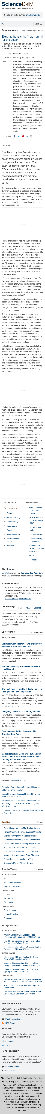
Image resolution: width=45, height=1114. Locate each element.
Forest (9, 530)
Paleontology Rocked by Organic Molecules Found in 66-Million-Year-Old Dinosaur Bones (23, 980)
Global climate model (35, 528)
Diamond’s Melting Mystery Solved (18, 863)
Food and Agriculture (12, 882)
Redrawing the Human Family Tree (18, 859)
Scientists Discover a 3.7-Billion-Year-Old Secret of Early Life (22, 811)
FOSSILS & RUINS (8, 906)
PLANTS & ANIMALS (9, 874)
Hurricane (33, 559)
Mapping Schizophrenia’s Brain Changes (21, 855)
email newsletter (33, 14)
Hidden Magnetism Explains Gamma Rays (22, 839)
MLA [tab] (20, 607)
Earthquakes (9, 902)
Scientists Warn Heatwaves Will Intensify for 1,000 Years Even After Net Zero (22, 645)
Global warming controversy (35, 540)
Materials (6, 572)
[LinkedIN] (26, 136)
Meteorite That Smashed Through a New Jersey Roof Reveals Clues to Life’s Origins (22, 964)
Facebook (9, 1041)
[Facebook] (14, 136)
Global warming (35, 534)
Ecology (9, 513)
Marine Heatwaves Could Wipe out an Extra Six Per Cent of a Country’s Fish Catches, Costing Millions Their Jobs (21, 756)
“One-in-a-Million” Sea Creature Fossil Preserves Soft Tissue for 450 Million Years (22, 935)
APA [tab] (28, 607)
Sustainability (12, 521)
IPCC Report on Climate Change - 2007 (36, 520)
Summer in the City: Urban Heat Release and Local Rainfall (22, 667)
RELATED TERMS (32, 502)
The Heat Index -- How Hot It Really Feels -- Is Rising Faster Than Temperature (22, 690)
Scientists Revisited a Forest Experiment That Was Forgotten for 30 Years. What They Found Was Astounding (21, 803)
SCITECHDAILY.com (19, 781)
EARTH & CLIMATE (8, 890)
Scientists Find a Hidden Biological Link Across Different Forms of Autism (22, 788)
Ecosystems (11, 525)
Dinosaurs (8, 918)
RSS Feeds (10, 1023)
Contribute (27, 1078)
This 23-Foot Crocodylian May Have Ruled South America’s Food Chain (22, 941)
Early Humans (10, 910)
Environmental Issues (12, 540)
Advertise (38, 1078)
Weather (10, 545)
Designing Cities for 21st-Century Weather (21, 711)
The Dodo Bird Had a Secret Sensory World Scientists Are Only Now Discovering (22, 992)
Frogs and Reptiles (12, 886)
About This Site (7, 1078)
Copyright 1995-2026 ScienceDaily (18, 1085)
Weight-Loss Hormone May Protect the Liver (22, 828)
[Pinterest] (22, 136)
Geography (8, 898)
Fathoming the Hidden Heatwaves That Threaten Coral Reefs (19, 732)
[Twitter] (18, 136)
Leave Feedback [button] (12, 1066)
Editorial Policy (23, 1081)
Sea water (33, 555)
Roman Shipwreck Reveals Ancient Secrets (22, 831)
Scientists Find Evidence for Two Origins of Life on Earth (22, 986)
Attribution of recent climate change (35, 510)
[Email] (31, 136)
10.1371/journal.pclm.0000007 (18, 598)
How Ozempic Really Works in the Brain (21, 851)
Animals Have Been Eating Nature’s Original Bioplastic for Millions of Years (23, 948)
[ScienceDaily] (17, 4)
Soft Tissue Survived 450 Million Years (20, 847)
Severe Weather (13, 534)
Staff (18, 1078)
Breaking (6, 822)
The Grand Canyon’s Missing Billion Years (22, 843)
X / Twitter (9, 1045)
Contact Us (10, 1070)
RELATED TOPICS (10, 502)
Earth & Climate (10, 508)
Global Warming (13, 517)
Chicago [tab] (37, 607)
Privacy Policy (8, 1081)
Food (6, 878)
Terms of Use (37, 1081)
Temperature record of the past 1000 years (36, 548)
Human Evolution (11, 914)
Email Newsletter (12, 1019)
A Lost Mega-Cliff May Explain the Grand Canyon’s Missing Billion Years (21, 958)
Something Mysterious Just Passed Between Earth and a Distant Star (21, 795)
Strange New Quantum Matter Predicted (20, 835)
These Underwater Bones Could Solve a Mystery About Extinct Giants (21, 970)
